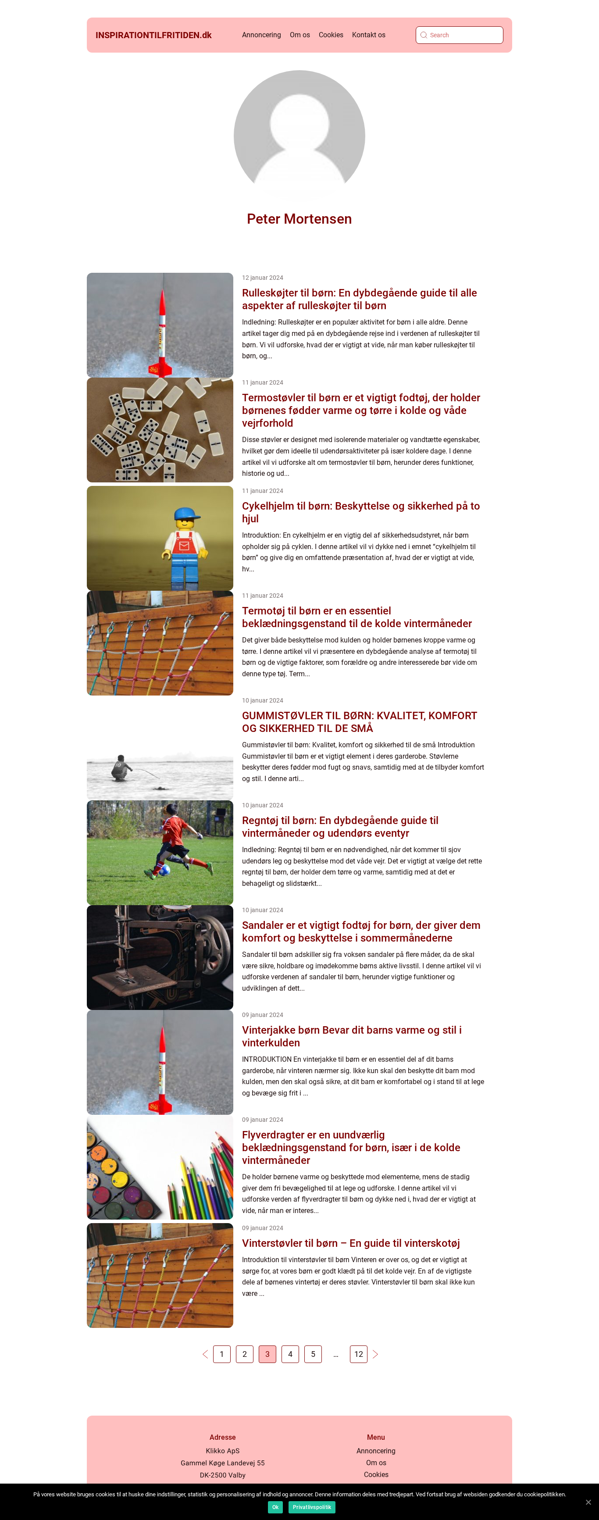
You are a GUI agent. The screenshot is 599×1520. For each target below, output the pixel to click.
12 (358, 1354)
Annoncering (261, 35)
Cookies (331, 35)
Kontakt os (368, 35)
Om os (300, 35)
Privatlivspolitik (312, 1507)
